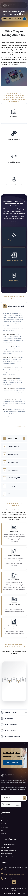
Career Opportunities (7, 824)
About (3, 817)
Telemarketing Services (7, 844)
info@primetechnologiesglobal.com (14, 874)
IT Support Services (6, 853)
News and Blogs (5, 821)
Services (3, 833)
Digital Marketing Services (8, 850)
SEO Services (5, 847)
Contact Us (4, 827)
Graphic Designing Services (9, 857)
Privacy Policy (21, 893)
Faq (2, 830)
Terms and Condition (9, 893)
